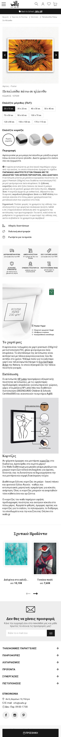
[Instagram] (14, 715)
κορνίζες (45, 460)
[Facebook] (6, 715)
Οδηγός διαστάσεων (18, 226)
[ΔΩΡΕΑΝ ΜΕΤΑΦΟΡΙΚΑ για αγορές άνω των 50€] (12, 250)
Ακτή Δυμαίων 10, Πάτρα (18, 699)
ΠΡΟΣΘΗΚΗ (31, 733)
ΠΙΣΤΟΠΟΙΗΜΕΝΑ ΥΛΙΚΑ (49, 268)
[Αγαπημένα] (49, 4)
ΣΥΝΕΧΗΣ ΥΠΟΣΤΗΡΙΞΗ (30, 268)
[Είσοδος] (43, 4)
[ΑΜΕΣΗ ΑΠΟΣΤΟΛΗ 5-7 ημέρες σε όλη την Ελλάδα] (30, 250)
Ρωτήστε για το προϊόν (20, 237)
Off (38, 11)
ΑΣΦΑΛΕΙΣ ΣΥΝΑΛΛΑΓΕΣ (12, 269)
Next (56, 55)
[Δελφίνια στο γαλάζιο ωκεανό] (16, 554)
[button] (4, 4)
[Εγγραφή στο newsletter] (51, 633)
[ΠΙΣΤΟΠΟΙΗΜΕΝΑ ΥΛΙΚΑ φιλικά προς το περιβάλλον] (49, 264)
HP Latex (22, 379)
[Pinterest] (23, 715)
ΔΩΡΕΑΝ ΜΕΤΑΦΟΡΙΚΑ (12, 254)
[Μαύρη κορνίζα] (21, 140)
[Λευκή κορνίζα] (34, 140)
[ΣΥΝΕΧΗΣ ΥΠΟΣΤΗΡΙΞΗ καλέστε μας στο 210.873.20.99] (30, 264)
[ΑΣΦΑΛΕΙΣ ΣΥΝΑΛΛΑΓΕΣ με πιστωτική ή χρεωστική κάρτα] (12, 264)
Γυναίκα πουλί (45, 579)
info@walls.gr (20, 703)
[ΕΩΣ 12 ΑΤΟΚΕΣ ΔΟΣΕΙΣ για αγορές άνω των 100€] (49, 250)
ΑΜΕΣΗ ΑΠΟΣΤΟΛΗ (30, 254)
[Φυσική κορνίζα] (47, 140)
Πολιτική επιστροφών (19, 231)
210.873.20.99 (30, 272)
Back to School (31, 11)
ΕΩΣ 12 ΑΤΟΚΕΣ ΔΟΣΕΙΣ (49, 254)
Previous (4, 55)
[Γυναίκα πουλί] (45, 558)
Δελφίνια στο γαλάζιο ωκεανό (20, 579)
